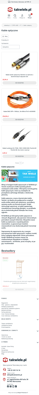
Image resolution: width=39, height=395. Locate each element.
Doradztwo (4, 350)
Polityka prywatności (7, 306)
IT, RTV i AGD (15, 25)
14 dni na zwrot (6, 337)
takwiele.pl (7, 25)
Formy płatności (6, 312)
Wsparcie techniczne (7, 352)
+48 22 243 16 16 (13, 370)
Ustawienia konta (6, 325)
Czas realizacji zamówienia (9, 316)
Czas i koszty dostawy (7, 314)
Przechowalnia (5, 327)
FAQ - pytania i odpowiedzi (9, 305)
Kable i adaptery (27, 25)
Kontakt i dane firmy (7, 346)
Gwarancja (4, 335)
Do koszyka (19, 83)
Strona (17, 163)
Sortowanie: (5, 43)
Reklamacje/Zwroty (7, 339)
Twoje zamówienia (7, 323)
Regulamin (4, 303)
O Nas (3, 348)
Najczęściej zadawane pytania (10, 308)
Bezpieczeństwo (6, 310)
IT (20, 25)
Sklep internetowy (17, 392)
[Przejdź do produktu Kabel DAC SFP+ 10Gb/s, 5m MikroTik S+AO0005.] (19, 100)
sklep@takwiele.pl (14, 375)
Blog (2, 354)
